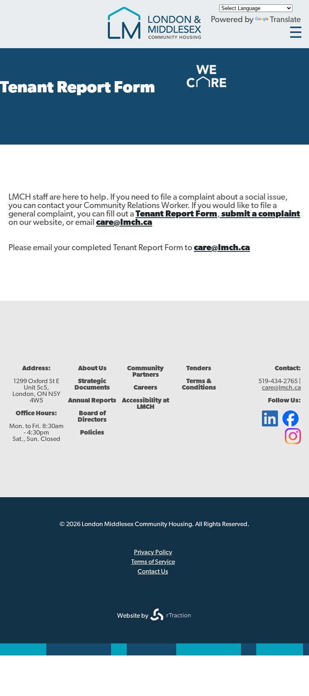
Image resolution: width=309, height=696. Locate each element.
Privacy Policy (153, 552)
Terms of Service (153, 562)
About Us (92, 368)
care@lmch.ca (124, 222)
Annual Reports (92, 401)
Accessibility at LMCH (145, 404)
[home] (154, 37)
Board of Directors (92, 416)
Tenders (198, 368)
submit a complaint (260, 214)
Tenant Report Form (176, 214)
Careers (145, 388)
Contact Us (153, 572)
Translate (285, 20)
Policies (92, 433)
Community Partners (145, 371)
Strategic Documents (92, 384)
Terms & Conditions (199, 384)
